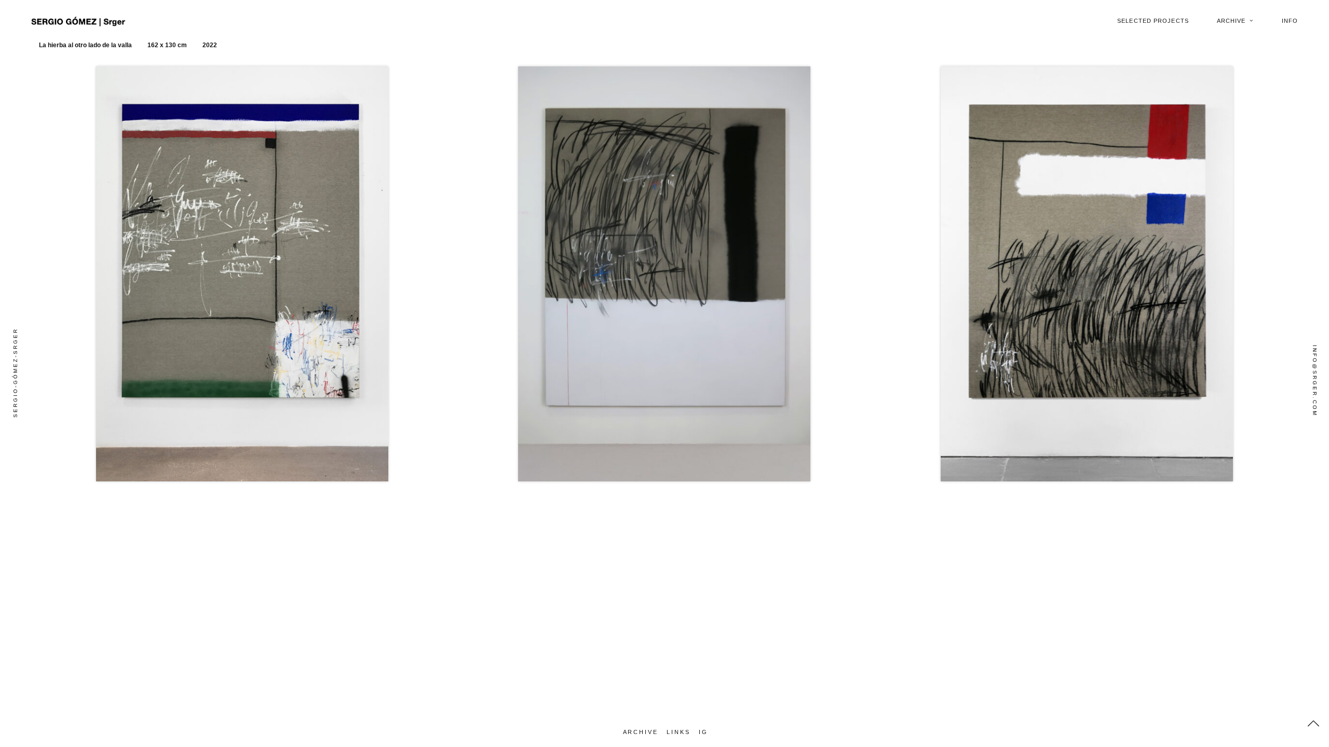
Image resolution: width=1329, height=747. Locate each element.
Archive (1231, 21)
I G (703, 732)
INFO (1290, 21)
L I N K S (678, 732)
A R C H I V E (640, 732)
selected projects (1153, 21)
